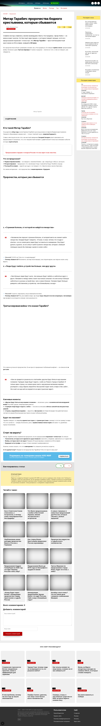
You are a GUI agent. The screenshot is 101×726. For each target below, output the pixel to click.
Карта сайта (77, 721)
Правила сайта (57, 716)
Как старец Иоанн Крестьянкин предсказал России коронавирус (37, 541)
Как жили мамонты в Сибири (85, 695)
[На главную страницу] (9, 3)
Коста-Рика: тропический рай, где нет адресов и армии (91, 53)
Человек (30, 690)
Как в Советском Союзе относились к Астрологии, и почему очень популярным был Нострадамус (13, 514)
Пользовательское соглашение (62, 721)
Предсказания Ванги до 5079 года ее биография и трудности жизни (37, 567)
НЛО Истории (46, 3)
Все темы (98, 3)
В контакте (81, 13)
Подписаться (64, 456)
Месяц (45, 8)
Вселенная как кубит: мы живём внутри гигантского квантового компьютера (91, 62)
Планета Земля (82, 690)
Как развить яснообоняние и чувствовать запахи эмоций (92, 71)
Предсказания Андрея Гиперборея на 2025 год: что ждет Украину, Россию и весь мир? (13, 568)
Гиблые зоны (31, 662)
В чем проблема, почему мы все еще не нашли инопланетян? (11, 696)
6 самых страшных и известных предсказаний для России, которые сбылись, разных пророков (60, 514)
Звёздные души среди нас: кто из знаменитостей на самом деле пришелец (92, 44)
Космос (80, 662)
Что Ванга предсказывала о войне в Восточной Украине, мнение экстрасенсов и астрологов (37, 514)
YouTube (92, 13)
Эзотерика (56, 662)
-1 (69, 466)
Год (57, 8)
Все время (64, 8)
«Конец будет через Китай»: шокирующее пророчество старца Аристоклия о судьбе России (12, 596)
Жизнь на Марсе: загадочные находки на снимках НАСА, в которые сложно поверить (88, 669)
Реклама (76, 716)
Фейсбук (85, 13)
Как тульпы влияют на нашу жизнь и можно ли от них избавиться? (62, 669)
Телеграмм (88, 13)
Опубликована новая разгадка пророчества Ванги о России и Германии (12, 542)
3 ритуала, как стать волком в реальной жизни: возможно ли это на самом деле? (89, 114)
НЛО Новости (22, 3)
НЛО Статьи (30, 3)
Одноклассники (78, 13)
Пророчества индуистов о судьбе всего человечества (60, 541)
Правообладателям (59, 713)
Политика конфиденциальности (62, 718)
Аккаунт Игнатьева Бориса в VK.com (68, 474)
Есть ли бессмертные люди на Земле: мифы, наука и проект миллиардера (91, 24)
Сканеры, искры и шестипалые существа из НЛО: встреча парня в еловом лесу (62, 697)
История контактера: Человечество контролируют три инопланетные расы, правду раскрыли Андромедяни (89, 87)
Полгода (51, 8)
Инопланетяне (6, 690)
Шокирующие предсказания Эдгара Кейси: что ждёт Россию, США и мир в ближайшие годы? (37, 596)
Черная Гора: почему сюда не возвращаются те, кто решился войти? (38, 669)
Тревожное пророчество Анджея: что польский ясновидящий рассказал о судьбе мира (90, 99)
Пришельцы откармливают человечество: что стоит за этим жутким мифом (92, 34)
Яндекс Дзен (98, 13)
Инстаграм (95, 13)
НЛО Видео (37, 3)
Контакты (76, 718)
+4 (61, 466)
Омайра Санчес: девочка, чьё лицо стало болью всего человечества (37, 696)
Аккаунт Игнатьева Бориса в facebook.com (71, 474)
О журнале (77, 713)
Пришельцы (55, 3)
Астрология (6, 662)
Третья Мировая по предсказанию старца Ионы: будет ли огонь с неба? (60, 568)
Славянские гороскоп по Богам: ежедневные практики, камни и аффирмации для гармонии (11, 670)
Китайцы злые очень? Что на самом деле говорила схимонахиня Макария (60, 595)
